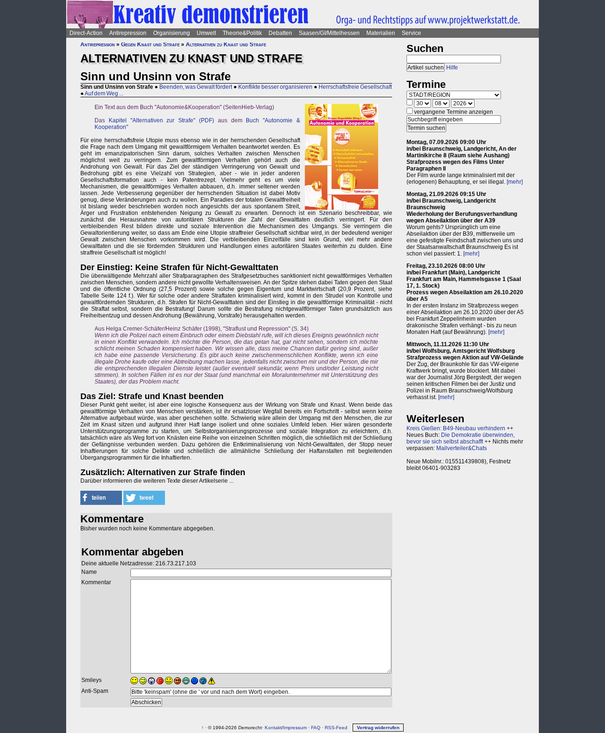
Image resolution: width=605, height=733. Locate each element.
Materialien (380, 33)
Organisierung (171, 33)
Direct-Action (86, 33)
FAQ (315, 727)
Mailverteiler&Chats (461, 448)
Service (411, 33)
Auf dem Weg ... (104, 93)
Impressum (295, 727)
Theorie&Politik (242, 33)
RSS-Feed (336, 727)
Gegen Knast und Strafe (150, 44)
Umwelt (206, 33)
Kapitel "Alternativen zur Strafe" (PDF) (161, 120)
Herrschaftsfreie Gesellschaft (355, 87)
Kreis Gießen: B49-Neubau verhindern (455, 428)
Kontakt (273, 727)
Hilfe (452, 67)
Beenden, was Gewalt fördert (195, 87)
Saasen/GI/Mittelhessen (329, 33)
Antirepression (128, 33)
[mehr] (515, 182)
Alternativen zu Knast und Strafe (226, 44)
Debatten (280, 33)
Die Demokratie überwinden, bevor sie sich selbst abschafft (460, 438)
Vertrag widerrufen (378, 727)
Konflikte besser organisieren (275, 87)
